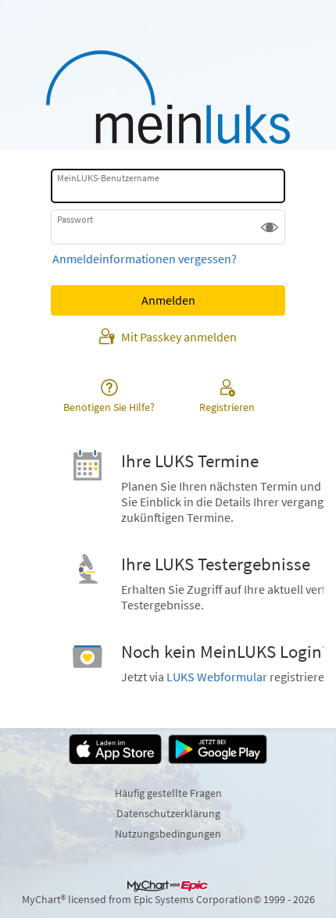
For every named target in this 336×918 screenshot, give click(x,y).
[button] (269, 226)
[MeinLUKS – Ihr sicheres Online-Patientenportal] (168, 97)
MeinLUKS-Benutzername (108, 178)
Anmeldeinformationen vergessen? (144, 258)
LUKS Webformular (216, 676)
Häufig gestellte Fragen (168, 793)
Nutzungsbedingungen (168, 834)
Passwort (75, 218)
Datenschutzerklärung (168, 813)
